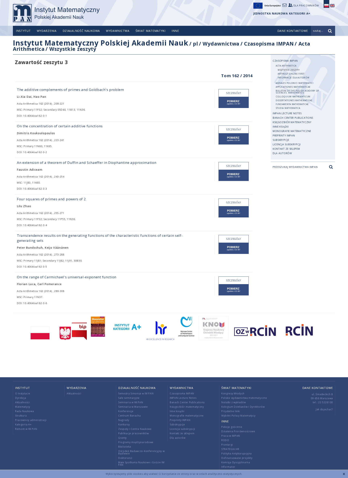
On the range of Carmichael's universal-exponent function (66, 277)
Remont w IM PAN (26, 429)
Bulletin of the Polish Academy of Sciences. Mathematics (297, 91)
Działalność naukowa (81, 31)
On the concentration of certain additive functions (60, 126)
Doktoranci (125, 458)
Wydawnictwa (117, 31)
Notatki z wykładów (233, 402)
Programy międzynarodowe (135, 442)
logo (56, 13)
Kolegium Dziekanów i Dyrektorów (243, 406)
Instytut (23, 31)
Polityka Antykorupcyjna (236, 453)
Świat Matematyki (151, 31)
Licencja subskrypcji (287, 144)
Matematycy (22, 406)
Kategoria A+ (23, 424)
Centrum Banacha (129, 415)
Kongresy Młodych (232, 393)
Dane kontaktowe (317, 388)
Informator (228, 467)
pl (195, 43)
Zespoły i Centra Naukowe (135, 429)
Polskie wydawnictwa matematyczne (244, 398)
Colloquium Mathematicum (293, 96)
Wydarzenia (47, 31)
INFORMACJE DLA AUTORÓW (293, 77)
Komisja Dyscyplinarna (235, 462)
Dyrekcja (20, 398)
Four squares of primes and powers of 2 (51, 199)
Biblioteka (124, 446)
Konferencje (126, 411)
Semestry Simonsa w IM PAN (136, 393)
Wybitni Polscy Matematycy (238, 415)
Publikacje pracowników (133, 433)
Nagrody (123, 420)
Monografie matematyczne (292, 131)
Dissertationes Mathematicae (294, 100)
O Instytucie (22, 393)
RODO (225, 440)
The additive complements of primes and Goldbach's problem (70, 89)
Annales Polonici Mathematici (295, 83)
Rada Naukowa (24, 411)
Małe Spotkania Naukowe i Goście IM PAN (141, 464)
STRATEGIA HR (230, 449)
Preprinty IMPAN (284, 135)
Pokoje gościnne (231, 427)
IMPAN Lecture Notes (287, 113)
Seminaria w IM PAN (130, 402)
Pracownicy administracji (31, 420)
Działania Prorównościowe (238, 431)
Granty (122, 438)
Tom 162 (230, 75)
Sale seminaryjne (129, 398)
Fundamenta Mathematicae (292, 104)
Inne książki (281, 126)
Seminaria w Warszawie (133, 406)
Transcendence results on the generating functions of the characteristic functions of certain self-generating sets (100, 238)
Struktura (21, 415)
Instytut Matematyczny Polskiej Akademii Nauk (100, 43)
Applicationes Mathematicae (293, 86)
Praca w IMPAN (230, 435)
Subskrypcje (281, 140)
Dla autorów (282, 153)
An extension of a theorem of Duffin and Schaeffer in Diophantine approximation (86, 162)
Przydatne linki (230, 411)
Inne (175, 31)
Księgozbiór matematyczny (292, 122)
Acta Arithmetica (286, 65)
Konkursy (124, 424)
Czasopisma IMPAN (269, 43)
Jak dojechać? (324, 409)
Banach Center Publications (293, 118)
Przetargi (227, 444)
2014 (248, 75)
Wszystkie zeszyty (72, 48)
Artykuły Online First (291, 73)
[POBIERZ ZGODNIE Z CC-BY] (234, 102)
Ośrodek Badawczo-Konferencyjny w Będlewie (141, 452)
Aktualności (22, 402)
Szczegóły (233, 93)
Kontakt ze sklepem (286, 149)
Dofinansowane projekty (236, 458)
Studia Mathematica (288, 108)
